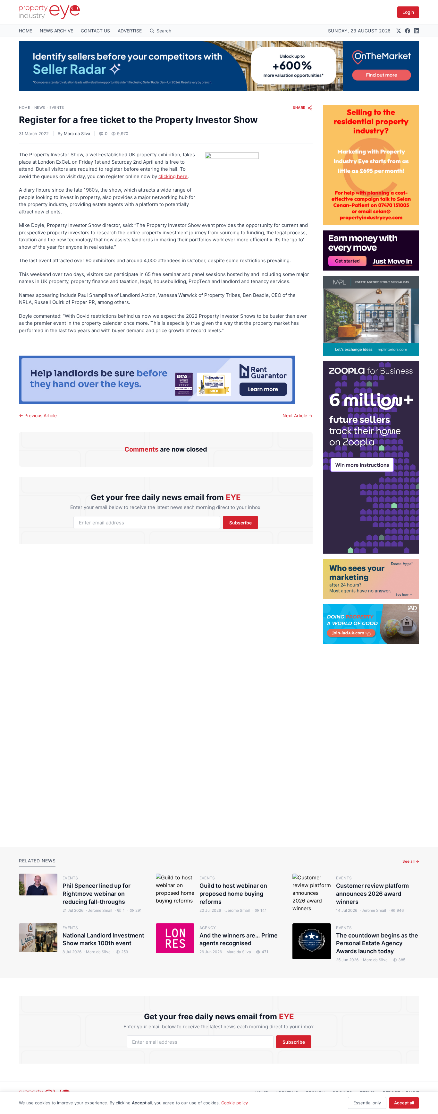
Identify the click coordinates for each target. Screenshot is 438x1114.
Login (408, 12)
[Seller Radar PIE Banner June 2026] (219, 66)
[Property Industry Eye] (49, 12)
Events (56, 107)
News (39, 107)
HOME (25, 30)
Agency (207, 927)
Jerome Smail (99, 910)
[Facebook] (407, 30)
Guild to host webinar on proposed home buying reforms (233, 893)
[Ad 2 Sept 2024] (371, 165)
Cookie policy (234, 1102)
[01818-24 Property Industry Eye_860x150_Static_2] (166, 380)
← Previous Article (38, 415)
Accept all (404, 1102)
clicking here (173, 176)
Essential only (367, 1102)
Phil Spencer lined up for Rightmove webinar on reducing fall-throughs (97, 893)
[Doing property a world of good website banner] (371, 624)
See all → (410, 861)
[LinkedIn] (416, 30)
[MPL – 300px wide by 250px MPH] (371, 316)
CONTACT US (95, 30)
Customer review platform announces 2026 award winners (372, 893)
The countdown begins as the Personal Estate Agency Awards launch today (377, 943)
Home (24, 107)
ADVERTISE (130, 30)
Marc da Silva (77, 133)
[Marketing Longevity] (371, 579)
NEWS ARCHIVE (56, 30)
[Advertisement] (371, 740)
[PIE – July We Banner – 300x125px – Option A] (371, 250)
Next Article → (297, 415)
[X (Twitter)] (398, 30)
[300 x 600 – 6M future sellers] (371, 457)
